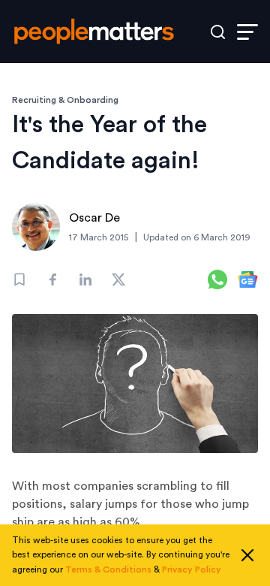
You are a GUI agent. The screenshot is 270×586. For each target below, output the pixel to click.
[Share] (52, 279)
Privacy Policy (191, 569)
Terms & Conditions (108, 569)
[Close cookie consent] (247, 555)
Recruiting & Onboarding (65, 99)
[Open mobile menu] (247, 32)
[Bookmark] (19, 279)
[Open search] (218, 32)
